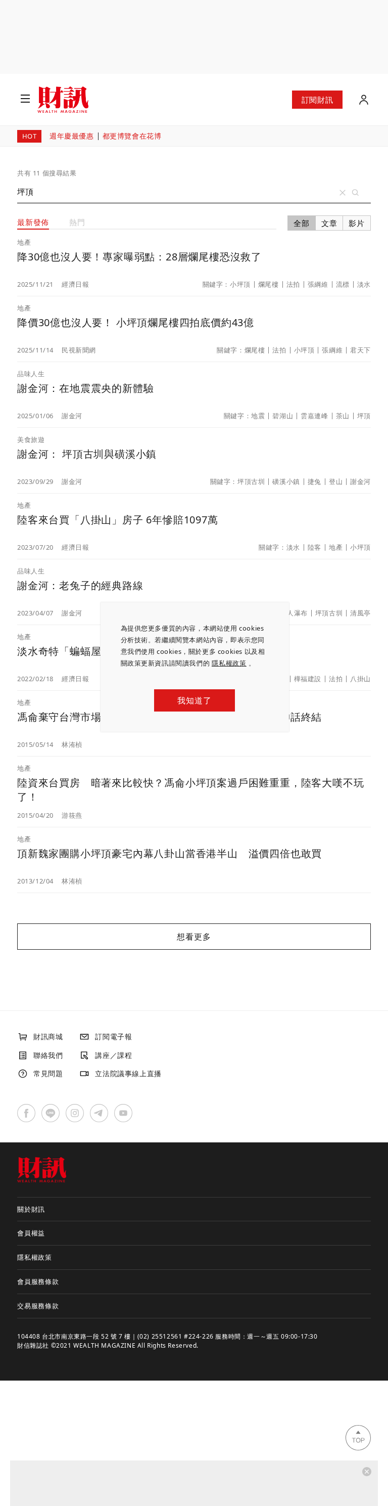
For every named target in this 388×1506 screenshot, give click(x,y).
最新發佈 (33, 222)
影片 (357, 223)
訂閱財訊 (317, 100)
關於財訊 (31, 1209)
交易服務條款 (38, 1305)
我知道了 (194, 700)
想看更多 (194, 936)
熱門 (77, 222)
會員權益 (31, 1232)
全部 (302, 223)
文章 (329, 223)
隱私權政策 (229, 663)
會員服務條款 (38, 1281)
